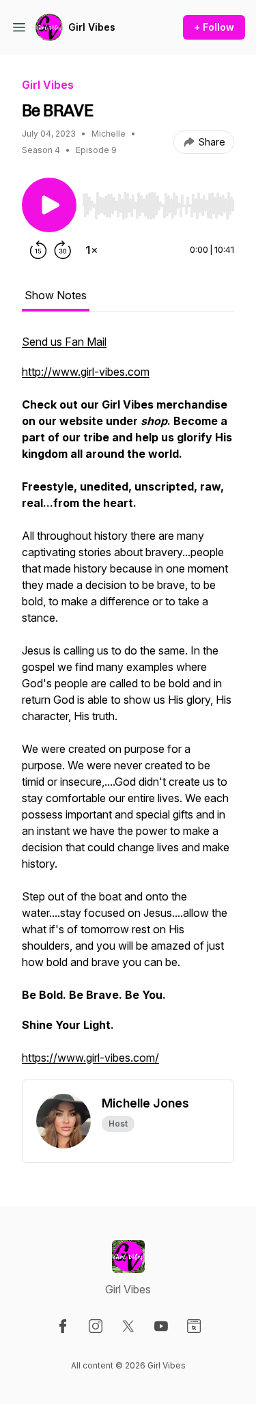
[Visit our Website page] (194, 1326)
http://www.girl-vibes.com (86, 371)
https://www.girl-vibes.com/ (90, 1057)
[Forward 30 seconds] (62, 250)
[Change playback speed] (91, 250)
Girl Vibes (91, 27)
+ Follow (214, 27)
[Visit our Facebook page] (63, 1326)
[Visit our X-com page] (128, 1326)
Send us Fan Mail (64, 341)
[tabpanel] (128, 706)
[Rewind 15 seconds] (38, 250)
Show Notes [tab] (56, 295)
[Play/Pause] (49, 205)
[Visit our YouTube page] (161, 1326)
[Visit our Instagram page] (95, 1326)
